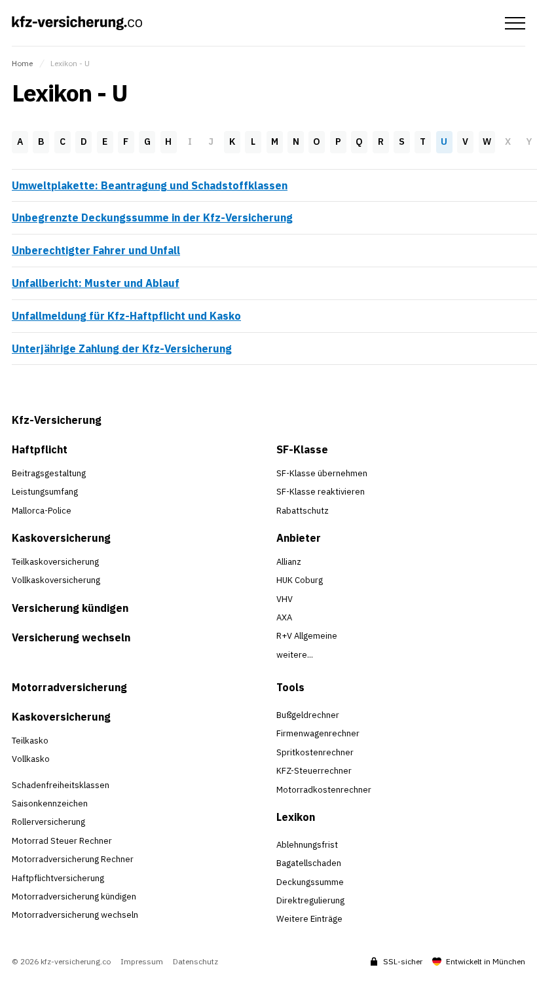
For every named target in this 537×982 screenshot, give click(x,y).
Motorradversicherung (69, 687)
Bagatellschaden (308, 863)
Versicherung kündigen (70, 607)
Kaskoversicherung (61, 537)
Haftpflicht (39, 449)
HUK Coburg (299, 580)
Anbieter (298, 537)
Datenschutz (195, 961)
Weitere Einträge (309, 918)
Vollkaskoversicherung (56, 580)
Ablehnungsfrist (307, 844)
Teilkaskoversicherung (55, 561)
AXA (284, 617)
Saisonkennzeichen (50, 803)
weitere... (294, 654)
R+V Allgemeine (306, 635)
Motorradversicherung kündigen (74, 896)
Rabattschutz (302, 510)
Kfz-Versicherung (57, 419)
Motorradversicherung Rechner (73, 859)
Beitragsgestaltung (49, 473)
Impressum (141, 961)
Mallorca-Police (41, 510)
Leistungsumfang (45, 491)
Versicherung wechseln (71, 637)
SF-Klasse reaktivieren (320, 491)
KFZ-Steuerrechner (314, 770)
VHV (284, 599)
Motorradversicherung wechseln (75, 914)
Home (22, 63)
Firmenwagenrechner (318, 733)
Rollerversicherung (48, 821)
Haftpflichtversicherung (58, 878)
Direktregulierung (310, 900)
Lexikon (295, 816)
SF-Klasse (302, 449)
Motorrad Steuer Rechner (62, 840)
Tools (290, 687)
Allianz (288, 561)
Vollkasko (31, 759)
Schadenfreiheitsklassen (60, 785)
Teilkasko (30, 740)
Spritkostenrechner (315, 752)
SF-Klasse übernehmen (321, 473)
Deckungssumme (310, 882)
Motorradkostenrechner (323, 789)
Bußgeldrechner (307, 715)
